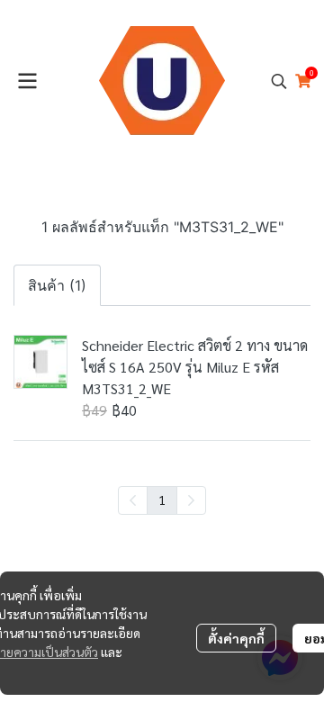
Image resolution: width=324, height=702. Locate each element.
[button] (279, 81)
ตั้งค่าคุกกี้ (236, 638)
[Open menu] (27, 81)
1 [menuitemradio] (162, 499)
